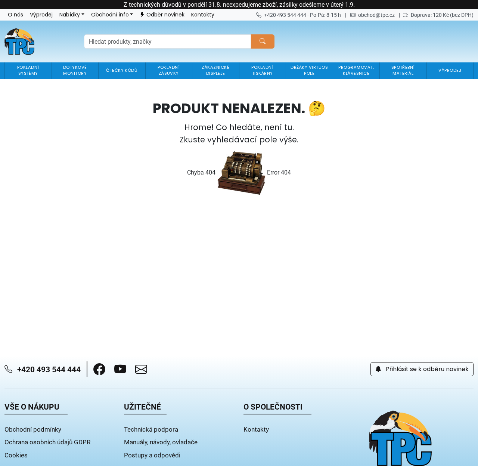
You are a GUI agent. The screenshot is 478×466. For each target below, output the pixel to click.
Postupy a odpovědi (152, 455)
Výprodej (41, 14)
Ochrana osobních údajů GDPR (47, 442)
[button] (99, 369)
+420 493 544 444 (48, 369)
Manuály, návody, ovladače (161, 442)
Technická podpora (151, 429)
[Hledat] (262, 41)
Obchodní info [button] (110, 14)
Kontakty (202, 14)
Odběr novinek (165, 14)
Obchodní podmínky (32, 429)
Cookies (16, 455)
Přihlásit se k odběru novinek (426, 369)
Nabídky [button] (69, 14)
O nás (15, 14)
